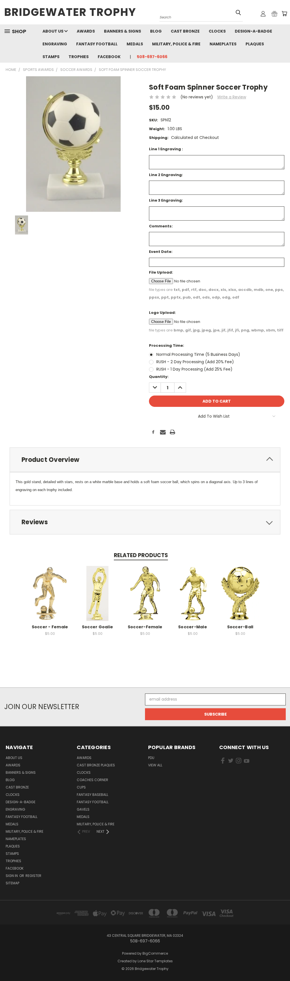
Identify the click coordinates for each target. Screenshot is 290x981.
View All (155, 765)
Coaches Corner (92, 779)
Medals (135, 44)
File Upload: (161, 272)
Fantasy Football (97, 44)
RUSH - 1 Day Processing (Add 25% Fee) (194, 369)
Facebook (109, 57)
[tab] (145, 459)
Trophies (79, 57)
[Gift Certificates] (274, 13)
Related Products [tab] (141, 555)
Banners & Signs (122, 31)
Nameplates (223, 44)
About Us (53, 31)
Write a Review (231, 97)
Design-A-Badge (253, 31)
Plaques (255, 44)
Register (33, 875)
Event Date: (160, 251)
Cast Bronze (185, 31)
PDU (151, 757)
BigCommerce (155, 953)
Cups (81, 787)
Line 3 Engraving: (166, 200)
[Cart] (284, 13)
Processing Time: (166, 345)
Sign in (12, 875)
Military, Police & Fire (176, 44)
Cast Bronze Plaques (96, 765)
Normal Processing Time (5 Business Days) (198, 354)
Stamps (50, 57)
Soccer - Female (50, 627)
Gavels (83, 809)
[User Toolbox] (263, 13)
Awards (86, 31)
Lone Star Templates (155, 961)
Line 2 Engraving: (166, 174)
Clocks (217, 31)
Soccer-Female (145, 627)
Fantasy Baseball (92, 794)
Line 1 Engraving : (166, 149)
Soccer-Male (192, 627)
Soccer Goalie (97, 627)
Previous (281, 963)
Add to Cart (50, 597)
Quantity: (159, 376)
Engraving (54, 44)
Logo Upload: (162, 312)
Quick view (50, 587)
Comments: (161, 226)
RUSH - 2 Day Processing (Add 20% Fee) (195, 362)
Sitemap (12, 883)
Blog (156, 31)
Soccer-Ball (240, 627)
